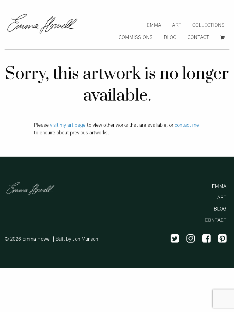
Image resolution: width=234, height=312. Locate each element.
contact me (187, 125)
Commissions (136, 37)
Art (176, 25)
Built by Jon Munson (76, 239)
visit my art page (68, 125)
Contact (198, 37)
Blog (170, 37)
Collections (208, 25)
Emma (154, 25)
